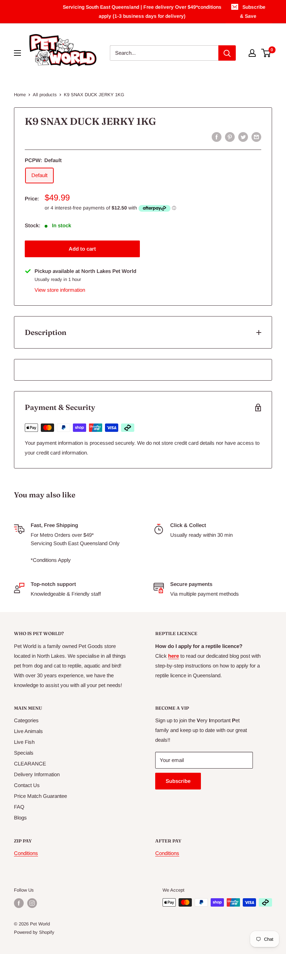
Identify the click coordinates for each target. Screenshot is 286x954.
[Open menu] (17, 53)
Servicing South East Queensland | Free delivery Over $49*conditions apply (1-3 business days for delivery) (142, 11)
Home (20, 94)
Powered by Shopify (34, 932)
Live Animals (28, 731)
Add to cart (82, 249)
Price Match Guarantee (40, 796)
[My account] (252, 53)
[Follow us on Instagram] (32, 903)
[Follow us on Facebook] (19, 903)
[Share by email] (256, 137)
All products (45, 94)
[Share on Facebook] (216, 137)
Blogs (20, 818)
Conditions (26, 853)
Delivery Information (37, 774)
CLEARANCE (30, 763)
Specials (23, 753)
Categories (26, 720)
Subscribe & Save (252, 11)
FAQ (19, 807)
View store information (60, 290)
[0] (266, 53)
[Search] (227, 53)
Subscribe (178, 781)
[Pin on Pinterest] (230, 137)
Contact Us (27, 785)
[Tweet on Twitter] (243, 137)
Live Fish (24, 742)
